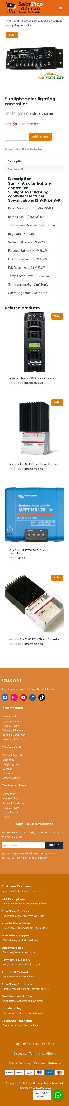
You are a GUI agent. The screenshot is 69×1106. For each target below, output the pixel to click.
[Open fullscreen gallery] (60, 86)
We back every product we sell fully (20, 940)
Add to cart (40, 136)
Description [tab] (15, 161)
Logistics (8, 773)
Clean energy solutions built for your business (26, 988)
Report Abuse (11, 812)
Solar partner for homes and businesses (23, 1000)
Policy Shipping (20, 1063)
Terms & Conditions (14, 735)
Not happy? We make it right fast (19, 976)
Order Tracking (11, 778)
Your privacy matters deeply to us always (23, 1012)
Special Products (12, 721)
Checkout (8, 759)
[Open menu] (60, 8)
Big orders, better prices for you (19, 952)
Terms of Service (37, 857)
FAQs (6, 816)
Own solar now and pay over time (20, 1025)
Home (8, 20)
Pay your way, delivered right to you (21, 964)
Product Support (12, 755)
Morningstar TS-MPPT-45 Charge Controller (34, 463)
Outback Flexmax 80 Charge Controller (32, 377)
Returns (39, 1063)
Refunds (54, 1063)
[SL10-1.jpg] (34, 60)
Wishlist (7, 769)
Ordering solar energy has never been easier (25, 927)
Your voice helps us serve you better (24, 891)
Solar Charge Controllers (36, 20)
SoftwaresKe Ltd (41, 1087)
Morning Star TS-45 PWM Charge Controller (34, 639)
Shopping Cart (11, 764)
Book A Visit (31, 1044)
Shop (17, 20)
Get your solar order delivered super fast (23, 915)
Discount (19, 1053)
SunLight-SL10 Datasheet (22, 124)
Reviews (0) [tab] (15, 169)
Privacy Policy (11, 725)
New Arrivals (10, 716)
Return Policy (10, 798)
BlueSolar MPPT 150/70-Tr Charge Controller (28, 551)
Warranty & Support (14, 739)
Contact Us (9, 794)
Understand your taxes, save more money (24, 903)
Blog (16, 1044)
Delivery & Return (13, 730)
